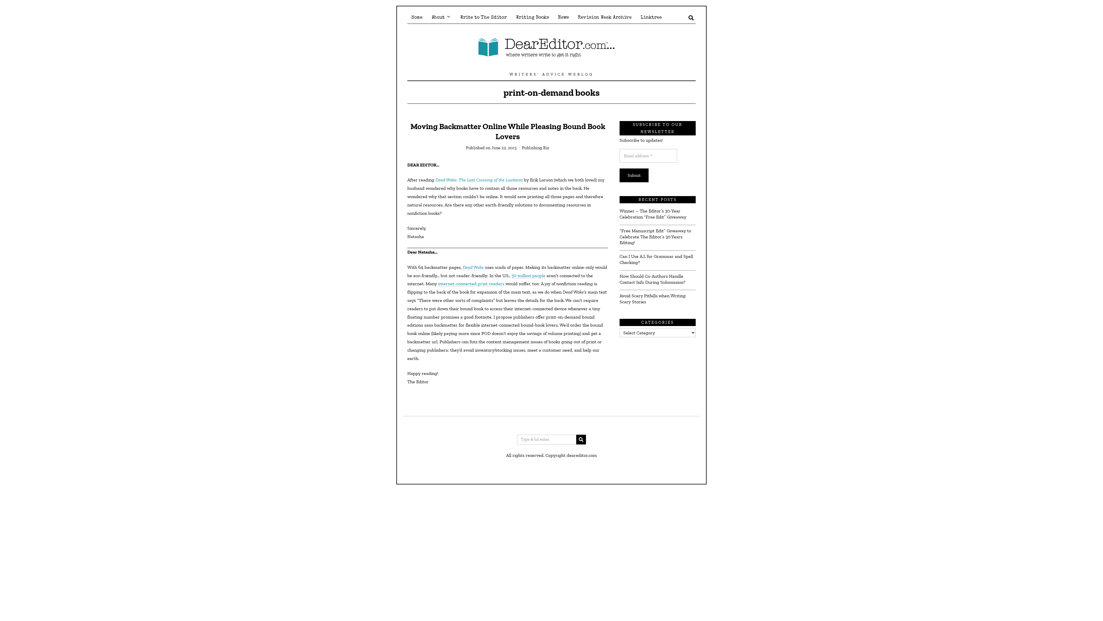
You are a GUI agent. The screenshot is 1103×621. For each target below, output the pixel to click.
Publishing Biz (535, 147)
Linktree (651, 18)
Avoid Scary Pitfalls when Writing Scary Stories (653, 298)
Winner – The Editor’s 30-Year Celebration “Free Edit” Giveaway (653, 214)
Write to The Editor (483, 18)
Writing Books (532, 18)
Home (417, 18)
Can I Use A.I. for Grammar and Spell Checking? (656, 259)
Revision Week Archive (605, 18)
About (438, 18)
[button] (581, 439)
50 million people (528, 275)
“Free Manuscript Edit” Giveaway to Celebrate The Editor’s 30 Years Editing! (655, 237)
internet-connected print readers (471, 283)
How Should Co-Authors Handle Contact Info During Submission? (652, 279)
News (563, 18)
